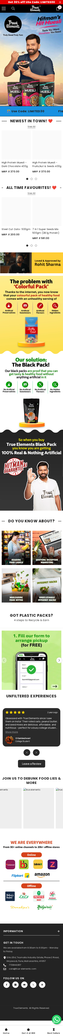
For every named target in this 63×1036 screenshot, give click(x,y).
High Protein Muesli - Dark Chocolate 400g (15, 133)
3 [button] (35, 69)
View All (31, 96)
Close (60, 2)
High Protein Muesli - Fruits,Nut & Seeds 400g (46, 133)
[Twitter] (33, 954)
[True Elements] (31, 629)
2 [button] (32, 69)
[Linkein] (42, 954)
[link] (31, 845)
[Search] (13, 9)
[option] (31, 44)
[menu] (4, 9)
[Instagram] (15, 954)
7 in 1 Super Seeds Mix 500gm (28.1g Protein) (45, 200)
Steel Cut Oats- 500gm (16, 198)
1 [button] (28, 69)
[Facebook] (6, 954)
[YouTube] (24, 954)
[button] (59, 630)
